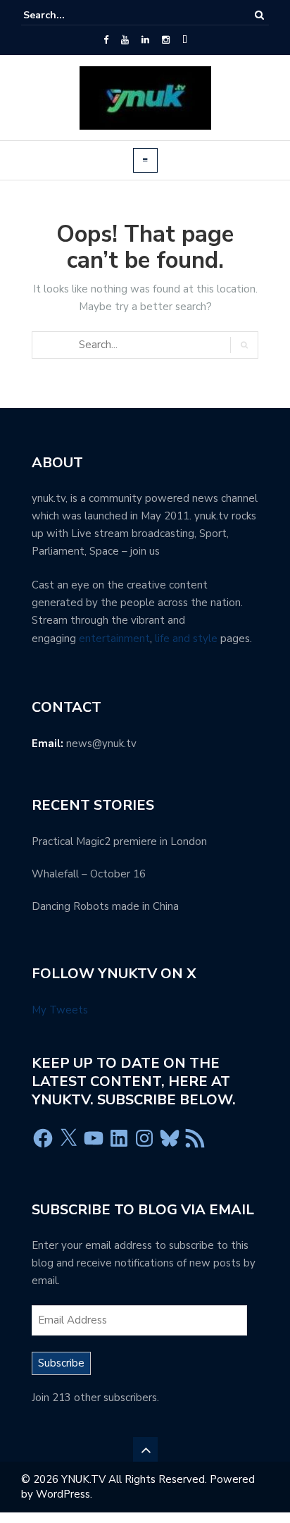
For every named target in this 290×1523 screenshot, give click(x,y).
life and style (186, 638)
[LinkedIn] (145, 40)
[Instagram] (166, 40)
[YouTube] (125, 40)
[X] (68, 1138)
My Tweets (60, 1010)
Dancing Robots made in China (105, 906)
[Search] (259, 15)
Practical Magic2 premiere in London (119, 841)
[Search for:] (66, 15)
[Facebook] (106, 40)
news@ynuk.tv (101, 743)
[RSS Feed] (195, 1138)
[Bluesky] (169, 1138)
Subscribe (61, 1363)
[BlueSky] (184, 40)
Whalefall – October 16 (89, 874)
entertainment (114, 638)
